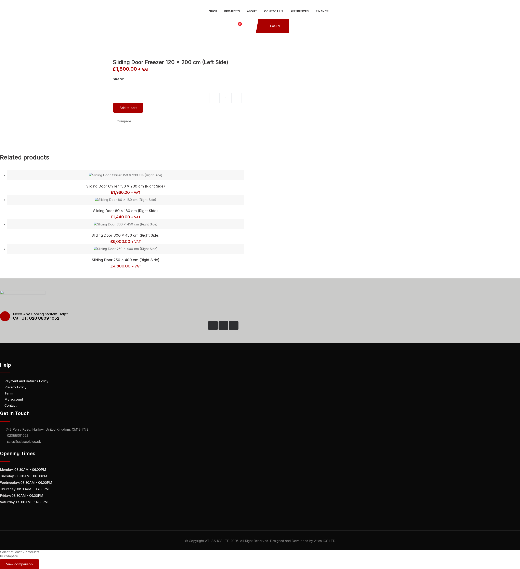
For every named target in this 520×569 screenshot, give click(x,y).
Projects (232, 11)
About (252, 11)
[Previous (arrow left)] (7, 284)
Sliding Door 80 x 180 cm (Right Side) (125, 211)
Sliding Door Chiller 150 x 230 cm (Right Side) (125, 186)
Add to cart (128, 108)
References (299, 11)
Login (274, 26)
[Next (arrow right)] (513, 284)
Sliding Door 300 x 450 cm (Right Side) (126, 235)
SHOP (213, 11)
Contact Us (273, 11)
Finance (322, 11)
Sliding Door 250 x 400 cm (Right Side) (125, 260)
